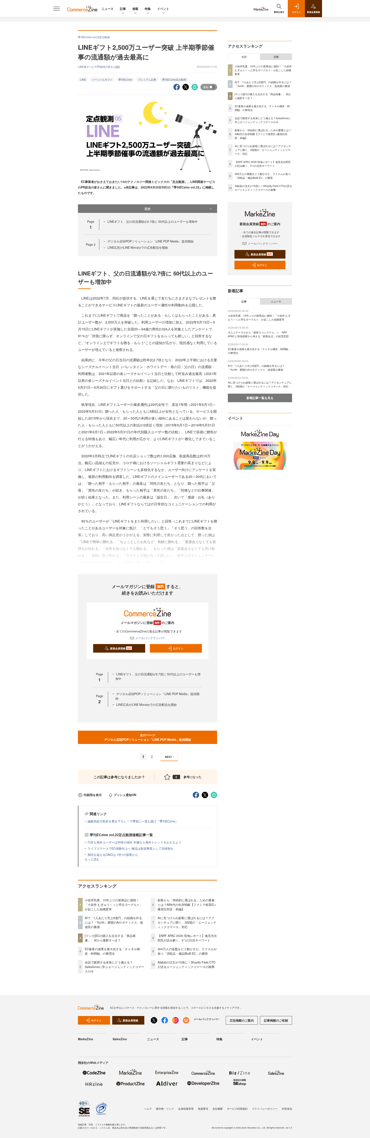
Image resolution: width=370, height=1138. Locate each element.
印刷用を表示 (93, 795)
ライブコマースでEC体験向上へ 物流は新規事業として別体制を (130, 848)
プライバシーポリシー (265, 1108)
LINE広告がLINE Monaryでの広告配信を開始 (137, 247)
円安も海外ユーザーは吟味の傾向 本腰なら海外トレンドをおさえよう (134, 842)
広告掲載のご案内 (242, 1020)
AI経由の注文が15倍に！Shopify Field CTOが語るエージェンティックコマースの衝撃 (186, 964)
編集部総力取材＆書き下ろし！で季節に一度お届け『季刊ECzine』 (133, 821)
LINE (83, 79)
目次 (148, 208)
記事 (123, 8)
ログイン (178, 648)
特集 (148, 8)
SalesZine (120, 1039)
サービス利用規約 (237, 1108)
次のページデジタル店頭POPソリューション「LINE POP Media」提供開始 (147, 737)
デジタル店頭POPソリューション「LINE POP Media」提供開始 (150, 241)
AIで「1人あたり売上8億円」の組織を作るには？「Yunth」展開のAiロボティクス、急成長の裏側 (114, 922)
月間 (276, 57)
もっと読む (92, 859)
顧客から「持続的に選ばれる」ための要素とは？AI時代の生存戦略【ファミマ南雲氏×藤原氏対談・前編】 (187, 904)
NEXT (168, 757)
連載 (135, 8)
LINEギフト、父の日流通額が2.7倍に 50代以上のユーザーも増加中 (152, 221)
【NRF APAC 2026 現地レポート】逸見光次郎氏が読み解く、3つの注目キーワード (187, 937)
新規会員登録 (120, 648)
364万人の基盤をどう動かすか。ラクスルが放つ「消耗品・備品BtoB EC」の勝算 (187, 951)
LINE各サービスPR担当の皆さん (97, 66)
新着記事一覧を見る (259, 398)
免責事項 (203, 1108)
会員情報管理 (186, 1108)
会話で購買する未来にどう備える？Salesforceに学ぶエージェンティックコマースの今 (114, 966)
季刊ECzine (125, 79)
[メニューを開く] (56, 8)
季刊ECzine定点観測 (174, 79)
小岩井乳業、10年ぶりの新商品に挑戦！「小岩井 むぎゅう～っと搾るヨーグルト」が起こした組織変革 (114, 904)
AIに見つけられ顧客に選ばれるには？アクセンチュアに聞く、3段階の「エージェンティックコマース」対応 (187, 922)
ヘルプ (148, 1108)
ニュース (107, 8)
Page (90, 244)
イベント (163, 8)
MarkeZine (85, 1039)
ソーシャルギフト (102, 79)
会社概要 (217, 1108)
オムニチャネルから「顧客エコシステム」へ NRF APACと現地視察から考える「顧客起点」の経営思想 (258, 334)
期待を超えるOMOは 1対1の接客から (113, 854)
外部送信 (287, 1108)
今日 (244, 57)
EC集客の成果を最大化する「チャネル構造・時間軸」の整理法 (112, 951)
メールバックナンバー (150, 638)
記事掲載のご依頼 (276, 1020)
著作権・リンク (165, 1108)
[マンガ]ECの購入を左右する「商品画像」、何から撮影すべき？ (110, 937)
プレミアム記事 (147, 79)
